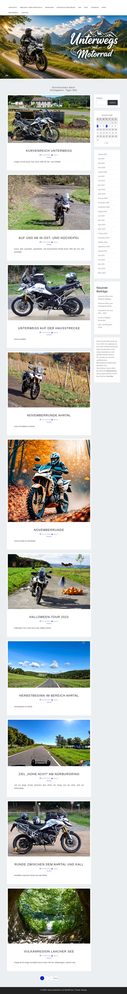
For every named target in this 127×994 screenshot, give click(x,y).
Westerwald (13, 12)
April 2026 (101, 167)
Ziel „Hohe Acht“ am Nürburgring (49, 774)
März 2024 (101, 229)
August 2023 (102, 251)
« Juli (106, 143)
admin (55, 155)
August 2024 (102, 211)
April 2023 (101, 268)
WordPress (69, 990)
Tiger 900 (24, 12)
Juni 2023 (101, 260)
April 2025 (101, 189)
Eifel (86, 7)
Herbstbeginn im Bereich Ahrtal (49, 695)
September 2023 (104, 246)
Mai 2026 (101, 163)
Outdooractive (111, 371)
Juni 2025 (101, 181)
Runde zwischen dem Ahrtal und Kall (49, 864)
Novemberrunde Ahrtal (49, 415)
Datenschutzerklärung (66, 7)
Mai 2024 (101, 220)
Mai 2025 (101, 185)
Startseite (12, 7)
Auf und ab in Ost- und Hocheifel (49, 237)
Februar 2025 (103, 198)
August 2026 (102, 154)
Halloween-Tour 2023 (49, 617)
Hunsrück (95, 7)
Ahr (79, 7)
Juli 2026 (101, 159)
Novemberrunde (49, 530)
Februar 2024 (103, 233)
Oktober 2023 (103, 242)
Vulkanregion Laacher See (49, 951)
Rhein (104, 7)
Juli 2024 (101, 216)
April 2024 (101, 224)
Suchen (99, 98)
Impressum (49, 7)
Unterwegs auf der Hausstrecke (49, 328)
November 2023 (103, 238)
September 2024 (104, 207)
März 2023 (101, 273)
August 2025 (102, 172)
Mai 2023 (101, 264)
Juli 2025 (101, 176)
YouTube (109, 376)
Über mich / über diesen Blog (31, 7)
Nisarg (84, 990)
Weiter (56, 978)
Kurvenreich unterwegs (49, 150)
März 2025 (101, 194)
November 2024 (103, 203)
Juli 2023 (101, 255)
